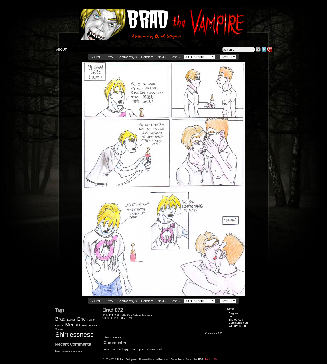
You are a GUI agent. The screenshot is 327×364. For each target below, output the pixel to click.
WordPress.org (238, 325)
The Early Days (122, 317)
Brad (60, 319)
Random (147, 57)
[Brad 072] (163, 294)
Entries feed (236, 319)
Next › (162, 57)
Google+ (269, 49)
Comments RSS (213, 333)
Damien (71, 319)
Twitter (264, 49)
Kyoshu (59, 325)
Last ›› (175, 57)
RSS (200, 359)
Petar (84, 325)
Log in (232, 316)
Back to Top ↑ (212, 359)
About (61, 49)
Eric (81, 319)
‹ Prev (109, 57)
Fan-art (91, 319)
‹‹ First (95, 57)
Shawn (59, 329)
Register (234, 313)
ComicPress (177, 359)
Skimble (111, 314)
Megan (72, 324)
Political (93, 325)
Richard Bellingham (127, 359)
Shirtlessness (74, 334)
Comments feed (238, 322)
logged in (128, 349)
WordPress (159, 359)
